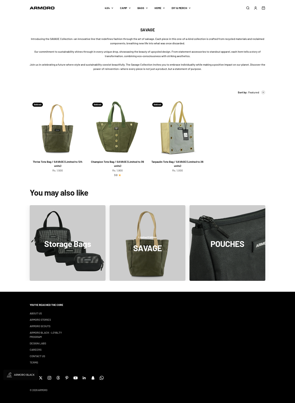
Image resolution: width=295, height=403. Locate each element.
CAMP (123, 8)
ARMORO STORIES (40, 319)
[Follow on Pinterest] (67, 378)
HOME (157, 8)
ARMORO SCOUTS (40, 326)
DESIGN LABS (38, 343)
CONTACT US (37, 356)
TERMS (34, 362)
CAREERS (35, 349)
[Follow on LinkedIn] (84, 378)
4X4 (107, 8)
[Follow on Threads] (58, 378)
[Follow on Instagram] (49, 378)
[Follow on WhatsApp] (101, 378)
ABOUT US (36, 313)
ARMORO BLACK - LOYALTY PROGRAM (46, 335)
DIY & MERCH (179, 8)
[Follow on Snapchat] (93, 378)
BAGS (140, 8)
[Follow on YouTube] (75, 378)
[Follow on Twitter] (40, 378)
